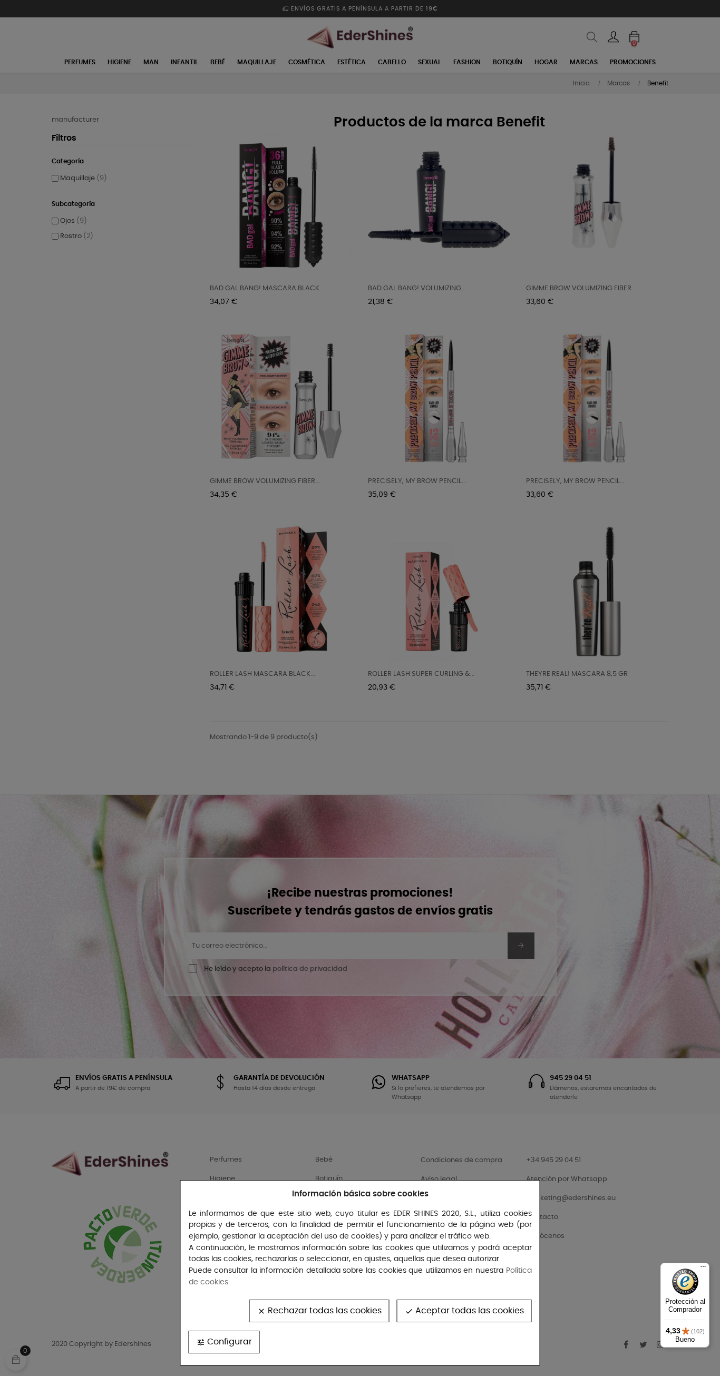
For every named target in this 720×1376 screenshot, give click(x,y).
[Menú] (703, 1269)
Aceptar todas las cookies (464, 1310)
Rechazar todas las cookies (319, 1310)
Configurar (224, 1342)
